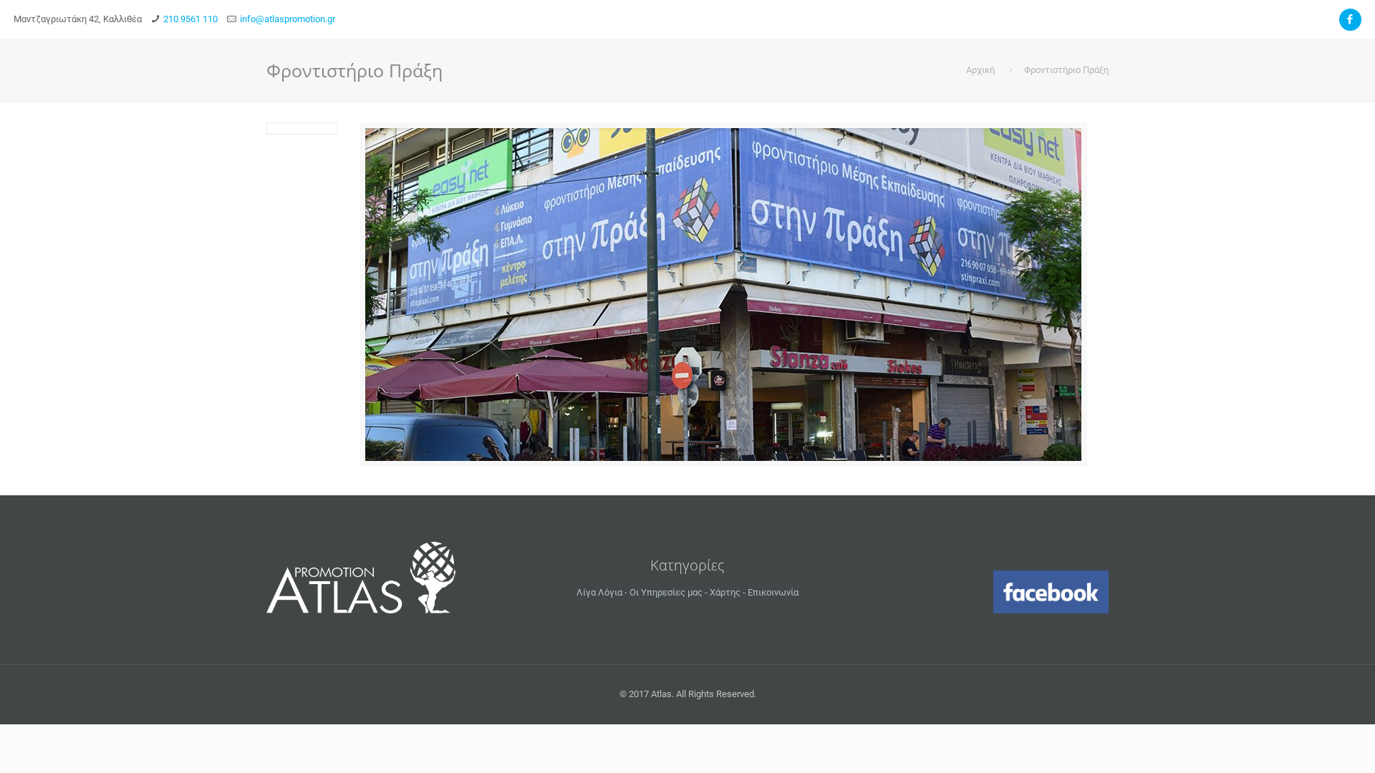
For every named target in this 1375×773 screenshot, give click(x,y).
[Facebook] (1350, 19)
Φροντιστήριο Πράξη (1066, 69)
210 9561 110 (190, 19)
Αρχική (980, 69)
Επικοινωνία (773, 592)
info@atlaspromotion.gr (287, 19)
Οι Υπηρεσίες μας (666, 592)
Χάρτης (725, 592)
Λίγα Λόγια (599, 592)
